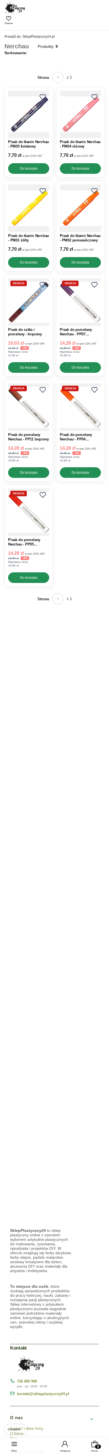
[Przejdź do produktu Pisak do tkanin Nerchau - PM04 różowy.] (80, 114)
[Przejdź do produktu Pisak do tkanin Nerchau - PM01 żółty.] (28, 208)
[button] (42, 97)
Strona (43, 77)
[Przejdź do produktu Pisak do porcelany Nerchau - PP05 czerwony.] (28, 512)
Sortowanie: (15, 53)
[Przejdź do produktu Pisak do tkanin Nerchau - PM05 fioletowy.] (28, 114)
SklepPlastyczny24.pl (29, 37)
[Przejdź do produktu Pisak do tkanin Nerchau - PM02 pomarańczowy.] (80, 208)
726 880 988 (27, 1381)
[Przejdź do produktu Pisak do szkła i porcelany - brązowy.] (28, 302)
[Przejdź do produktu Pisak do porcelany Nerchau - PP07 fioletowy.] (80, 302)
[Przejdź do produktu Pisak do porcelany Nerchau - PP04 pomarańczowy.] (80, 407)
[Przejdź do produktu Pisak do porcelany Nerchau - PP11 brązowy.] (28, 407)
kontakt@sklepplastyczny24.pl (43, 1394)
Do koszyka (28, 168)
